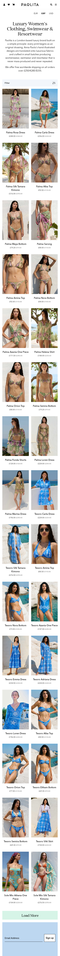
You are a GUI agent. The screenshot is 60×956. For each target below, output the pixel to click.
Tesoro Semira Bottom (15, 841)
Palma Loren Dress (44, 460)
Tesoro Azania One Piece (44, 625)
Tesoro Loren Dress (15, 733)
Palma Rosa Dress (15, 132)
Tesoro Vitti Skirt (44, 841)
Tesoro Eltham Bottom (44, 787)
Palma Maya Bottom (15, 244)
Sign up (50, 937)
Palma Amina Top (15, 298)
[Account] (4, 4)
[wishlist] (9, 4)
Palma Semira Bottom (44, 406)
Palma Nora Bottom (44, 298)
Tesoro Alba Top (44, 733)
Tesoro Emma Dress (15, 679)
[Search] (51, 4)
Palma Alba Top (44, 186)
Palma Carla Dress (44, 132)
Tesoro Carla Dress (44, 514)
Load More (30, 915)
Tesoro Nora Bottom (15, 625)
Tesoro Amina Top (44, 568)
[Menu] (56, 4)
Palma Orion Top (16, 406)
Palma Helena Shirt (44, 352)
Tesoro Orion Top (15, 787)
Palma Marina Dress (15, 514)
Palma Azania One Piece (16, 352)
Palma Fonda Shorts (15, 460)
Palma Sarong (44, 244)
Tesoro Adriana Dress (44, 679)
